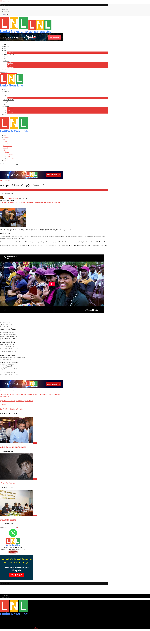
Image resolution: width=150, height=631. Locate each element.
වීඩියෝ (5, 56)
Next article (3, 405)
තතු (4, 69)
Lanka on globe (8, 54)
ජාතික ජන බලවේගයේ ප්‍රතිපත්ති (13, 447)
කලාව (5, 48)
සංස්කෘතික (6, 61)
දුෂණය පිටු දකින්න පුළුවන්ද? (12, 409)
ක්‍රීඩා (4, 59)
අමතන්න (6, 11)
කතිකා (5, 50)
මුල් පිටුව (6, 9)
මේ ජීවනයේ (10, 67)
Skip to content (4, 1)
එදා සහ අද (10, 52)
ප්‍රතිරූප (9, 65)
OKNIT (36, 628)
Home (1, 180)
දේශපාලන (6, 46)
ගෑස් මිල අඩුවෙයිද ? (8, 519)
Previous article (4, 396)
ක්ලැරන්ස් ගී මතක (7, 483)
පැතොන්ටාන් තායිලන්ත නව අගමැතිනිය (16, 400)
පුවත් (4, 44)
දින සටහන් (10, 63)
